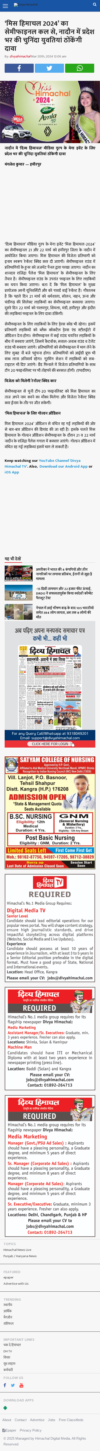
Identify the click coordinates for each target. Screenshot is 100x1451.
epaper (8, 1277)
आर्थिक (7, 1311)
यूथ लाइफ (9, 1364)
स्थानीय (7, 1305)
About (6, 1420)
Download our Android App (64, 466)
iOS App (12, 472)
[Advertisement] (52, 520)
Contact (21, 1420)
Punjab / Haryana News (20, 1256)
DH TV (7, 1351)
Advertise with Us (16, 1284)
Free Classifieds (71, 1420)
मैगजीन (7, 1317)
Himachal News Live (17, 1250)
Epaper (10, 1430)
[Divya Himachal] (31, 5)
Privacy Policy (31, 1430)
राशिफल (8, 1324)
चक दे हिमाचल (12, 1345)
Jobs (51, 1420)
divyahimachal (20, 56)
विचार (6, 1357)
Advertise (37, 1420)
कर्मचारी (8, 1370)
